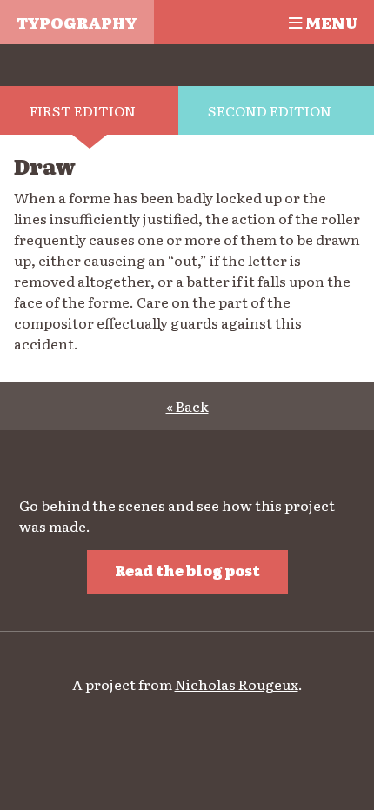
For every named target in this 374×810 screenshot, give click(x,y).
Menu (329, 21)
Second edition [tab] (269, 110)
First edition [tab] (83, 110)
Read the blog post (187, 570)
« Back (187, 405)
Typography (77, 21)
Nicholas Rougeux (236, 684)
